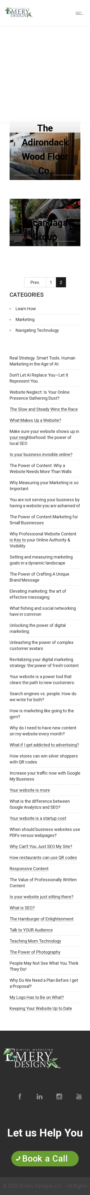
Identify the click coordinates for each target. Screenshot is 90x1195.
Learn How (26, 308)
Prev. (35, 282)
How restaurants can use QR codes (43, 857)
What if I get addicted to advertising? (44, 744)
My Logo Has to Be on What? (37, 997)
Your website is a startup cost (38, 818)
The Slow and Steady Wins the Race (44, 409)
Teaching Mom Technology (35, 941)
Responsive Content (29, 868)
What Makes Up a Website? (35, 420)
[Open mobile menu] (80, 13)
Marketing (25, 319)
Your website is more (30, 790)
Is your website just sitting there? (41, 896)
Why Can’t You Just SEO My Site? (41, 846)
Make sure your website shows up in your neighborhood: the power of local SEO (44, 437)
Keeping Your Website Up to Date (41, 1008)
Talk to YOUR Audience (31, 929)
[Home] (19, 19)
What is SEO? (22, 907)
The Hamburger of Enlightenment (41, 918)
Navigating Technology (37, 330)
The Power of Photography (35, 952)
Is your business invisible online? (41, 454)
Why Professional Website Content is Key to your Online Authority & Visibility (43, 539)
